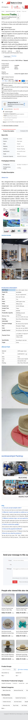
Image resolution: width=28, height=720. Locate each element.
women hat (18, 672)
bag (2, 675)
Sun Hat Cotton (18, 701)
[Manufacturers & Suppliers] (14, 2)
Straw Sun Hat (6, 705)
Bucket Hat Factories (21, 698)
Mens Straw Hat (7, 690)
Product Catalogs (23, 669)
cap (17, 675)
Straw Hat (24, 11)
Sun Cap (18, 11)
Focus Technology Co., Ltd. (19, 713)
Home (3, 11)
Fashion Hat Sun (7, 701)
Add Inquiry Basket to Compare (10, 125)
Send (15, 582)
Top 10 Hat (15, 705)
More (3, 708)
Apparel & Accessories (10, 11)
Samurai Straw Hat (18, 690)
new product (5, 672)
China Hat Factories (7, 698)
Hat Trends (24, 705)
